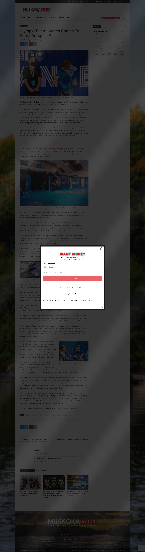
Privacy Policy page (85, 300)
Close (101, 248)
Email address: (49, 264)
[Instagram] (69, 295)
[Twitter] (75, 295)
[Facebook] (72, 295)
